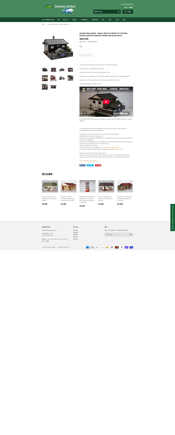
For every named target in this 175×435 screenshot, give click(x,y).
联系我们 (75, 230)
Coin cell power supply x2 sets (109, 147)
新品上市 (65, 19)
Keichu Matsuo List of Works (88, 160)
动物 (110, 19)
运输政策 (75, 232)
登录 (126, 7)
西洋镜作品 (84, 19)
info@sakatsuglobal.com (49, 230)
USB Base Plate (118, 149)
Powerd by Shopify (63, 247)
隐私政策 (75, 237)
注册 (131, 234)
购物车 (129, 11)
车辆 (117, 19)
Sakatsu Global (51, 247)
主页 (43, 24)
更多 (124, 19)
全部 (58, 19)
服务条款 (75, 239)
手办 (102, 19)
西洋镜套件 (95, 19)
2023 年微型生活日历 (48, 19)
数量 (80, 46)
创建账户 (131, 7)
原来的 (75, 19)
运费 (96, 41)
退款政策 (75, 234)
